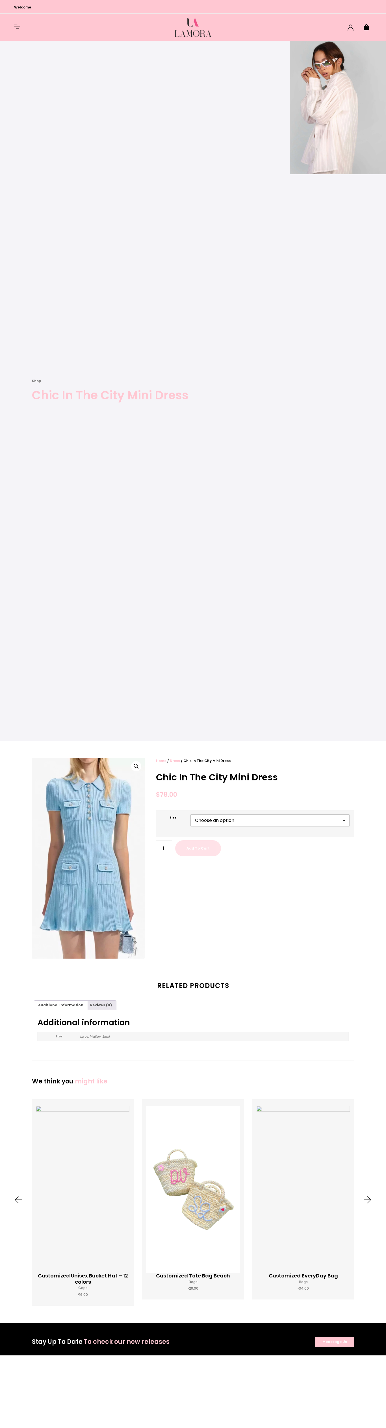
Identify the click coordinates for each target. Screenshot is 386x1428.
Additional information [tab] (60, 1005)
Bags (193, 1281)
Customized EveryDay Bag (303, 1276)
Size (173, 817)
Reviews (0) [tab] (101, 1005)
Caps (83, 1287)
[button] (136, 766)
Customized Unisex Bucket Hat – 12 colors (83, 1279)
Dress (175, 760)
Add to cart (198, 848)
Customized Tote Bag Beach (193, 1276)
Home (161, 760)
